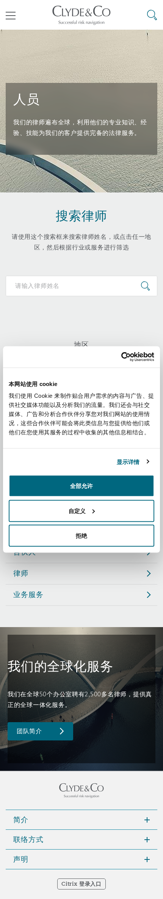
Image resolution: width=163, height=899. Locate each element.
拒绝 (81, 535)
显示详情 (128, 461)
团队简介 (29, 731)
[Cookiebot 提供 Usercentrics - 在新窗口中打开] (121, 357)
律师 (20, 573)
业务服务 (28, 594)
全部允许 (81, 486)
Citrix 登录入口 (81, 883)
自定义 (77, 510)
